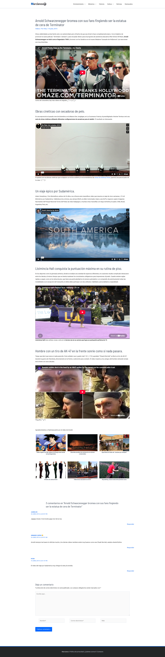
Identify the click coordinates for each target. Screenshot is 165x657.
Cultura (109, 4)
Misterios (91, 4)
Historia (101, 4)
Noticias (119, 4)
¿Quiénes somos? (90, 652)
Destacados (129, 4)
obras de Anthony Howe (102, 177)
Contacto (100, 652)
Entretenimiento (78, 4)
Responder (130, 524)
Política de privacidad (77, 652)
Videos (37, 29)
